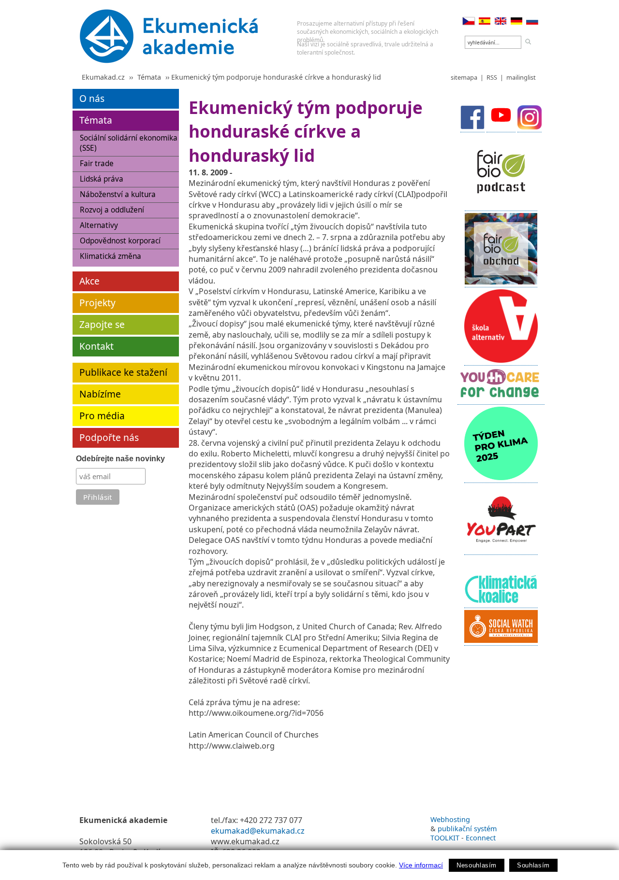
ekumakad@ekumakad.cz (258, 830)
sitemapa (464, 77)
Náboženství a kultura (118, 194)
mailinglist (521, 77)
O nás (91, 98)
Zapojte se (102, 324)
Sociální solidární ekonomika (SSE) (128, 143)
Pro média (102, 415)
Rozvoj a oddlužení (112, 210)
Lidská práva (101, 179)
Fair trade (97, 163)
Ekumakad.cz (103, 77)
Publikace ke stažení (123, 372)
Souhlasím (533, 865)
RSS (491, 77)
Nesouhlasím (477, 865)
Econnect (481, 837)
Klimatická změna (110, 256)
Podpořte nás (109, 437)
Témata (149, 77)
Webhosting (450, 819)
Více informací (421, 865)
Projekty (97, 302)
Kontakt (96, 346)
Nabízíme (100, 393)
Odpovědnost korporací (120, 241)
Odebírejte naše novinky (120, 458)
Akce (89, 280)
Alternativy (99, 225)
